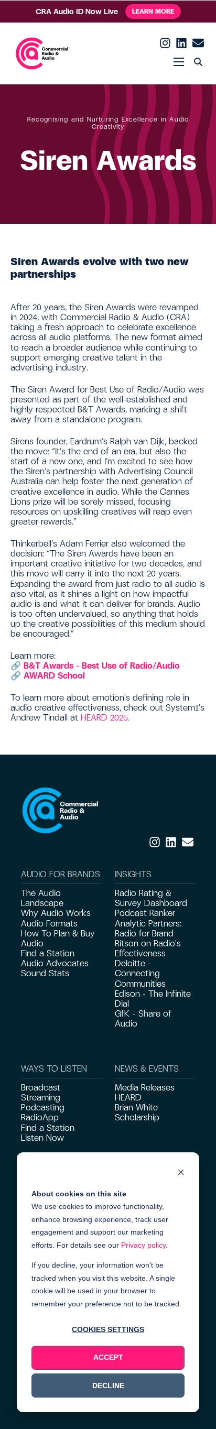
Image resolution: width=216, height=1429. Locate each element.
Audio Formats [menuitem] (49, 924)
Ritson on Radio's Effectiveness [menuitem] (148, 948)
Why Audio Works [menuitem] (56, 913)
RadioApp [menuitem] (40, 1117)
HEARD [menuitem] (128, 1098)
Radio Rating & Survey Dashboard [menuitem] (151, 898)
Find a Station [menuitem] (47, 953)
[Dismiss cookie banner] (181, 1173)
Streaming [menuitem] (40, 1098)
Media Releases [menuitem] (145, 1088)
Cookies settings (108, 1329)
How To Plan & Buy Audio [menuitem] (58, 938)
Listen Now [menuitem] (42, 1138)
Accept (108, 1357)
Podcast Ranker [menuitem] (145, 913)
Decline (108, 1385)
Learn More (153, 11)
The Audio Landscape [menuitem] (42, 898)
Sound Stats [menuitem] (45, 973)
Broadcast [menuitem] (40, 1088)
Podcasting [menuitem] (42, 1107)
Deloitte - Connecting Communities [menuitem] (140, 973)
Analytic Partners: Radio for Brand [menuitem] (148, 929)
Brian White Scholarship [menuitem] (137, 1112)
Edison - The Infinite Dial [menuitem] (153, 999)
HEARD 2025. (105, 717)
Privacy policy (143, 1245)
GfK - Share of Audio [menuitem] (143, 1019)
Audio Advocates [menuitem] (55, 963)
